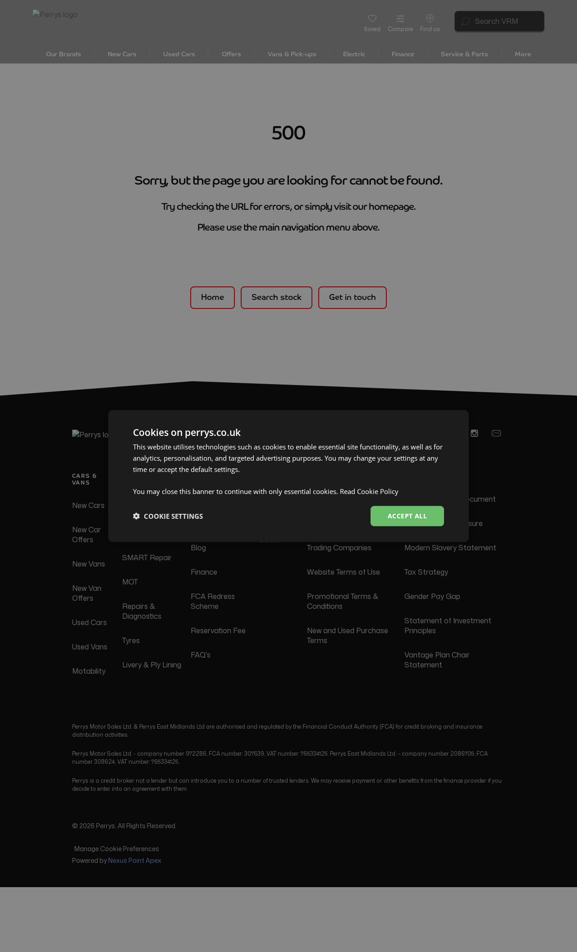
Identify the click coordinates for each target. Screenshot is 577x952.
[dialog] (288, 476)
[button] (168, 516)
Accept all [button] (407, 516)
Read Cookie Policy (369, 491)
